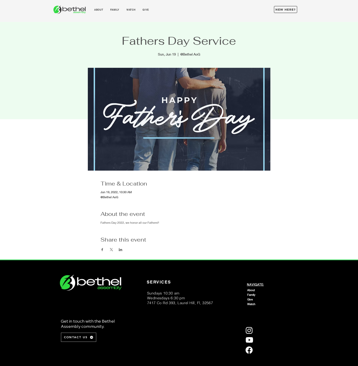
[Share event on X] (111, 249)
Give (250, 299)
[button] (98, 9)
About (251, 290)
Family (251, 294)
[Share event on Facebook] (102, 249)
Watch (251, 304)
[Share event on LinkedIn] (120, 249)
